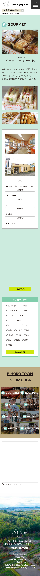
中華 (10, 330)
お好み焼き (12, 311)
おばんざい (12, 306)
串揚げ (19, 330)
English (17, 13)
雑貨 (26, 340)
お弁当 (24, 311)
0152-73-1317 (11, 223)
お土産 (24, 306)
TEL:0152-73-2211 (12, 565)
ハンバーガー (13, 325)
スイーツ (21, 315)
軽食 (10, 340)
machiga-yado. (20, 4)
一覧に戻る (20, 289)
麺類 (10, 345)
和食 (28, 330)
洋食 (20, 335)
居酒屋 (11, 335)
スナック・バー (14, 320)
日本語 (11, 13)
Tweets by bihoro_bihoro (11, 484)
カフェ (11, 315)
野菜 (18, 340)
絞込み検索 (20, 352)
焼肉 (28, 335)
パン (25, 325)
